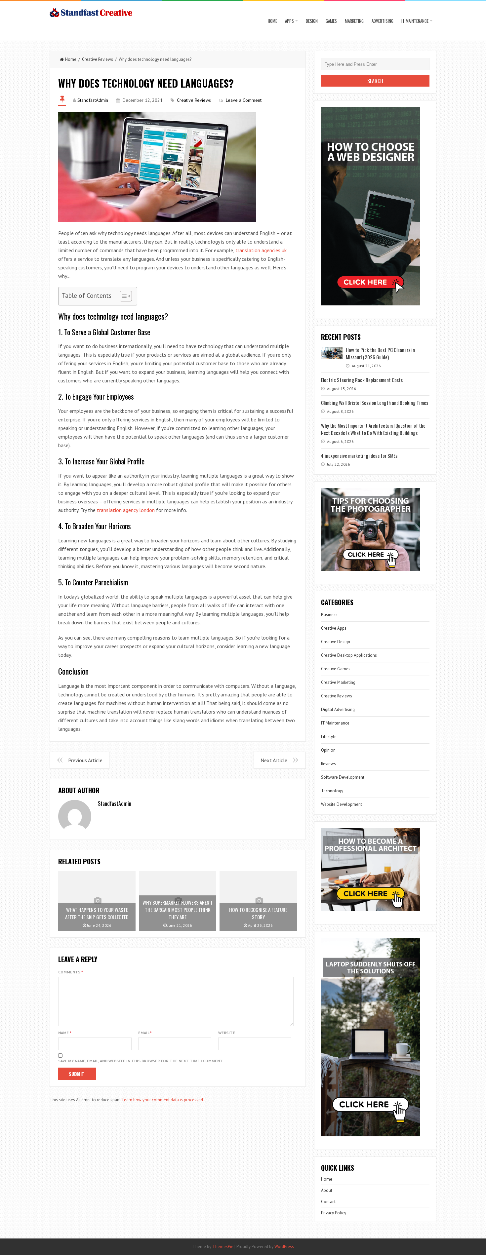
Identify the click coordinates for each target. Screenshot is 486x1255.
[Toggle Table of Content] (122, 296)
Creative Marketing (338, 682)
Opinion (328, 750)
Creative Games (335, 669)
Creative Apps (333, 628)
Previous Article (85, 760)
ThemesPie (222, 1246)
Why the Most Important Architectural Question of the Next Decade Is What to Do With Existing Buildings (373, 429)
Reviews (328, 763)
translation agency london (126, 510)
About (326, 1190)
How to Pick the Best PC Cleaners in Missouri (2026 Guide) (380, 353)
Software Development (342, 777)
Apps (289, 21)
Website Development (341, 804)
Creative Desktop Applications (349, 655)
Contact (328, 1201)
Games (331, 21)
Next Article (274, 760)
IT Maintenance (414, 21)
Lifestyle (329, 736)
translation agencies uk (261, 250)
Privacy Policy (333, 1213)
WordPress (284, 1246)
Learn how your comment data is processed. (163, 1100)
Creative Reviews (97, 59)
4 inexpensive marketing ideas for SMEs (359, 455)
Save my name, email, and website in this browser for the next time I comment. (140, 1060)
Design (312, 21)
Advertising (382, 21)
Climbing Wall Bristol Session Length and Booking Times (374, 402)
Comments (70, 971)
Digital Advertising (338, 709)
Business (329, 614)
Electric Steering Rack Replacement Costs (362, 379)
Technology (332, 791)
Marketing (354, 21)
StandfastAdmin (92, 100)
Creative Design (335, 642)
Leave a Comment (244, 100)
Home (272, 21)
